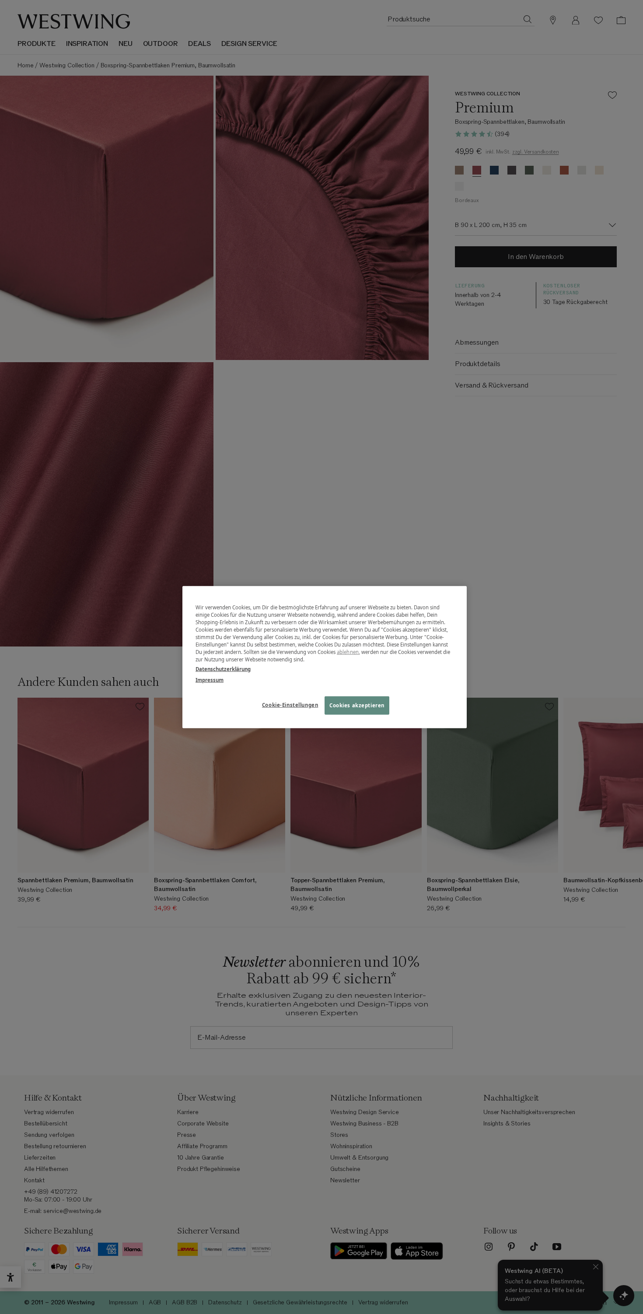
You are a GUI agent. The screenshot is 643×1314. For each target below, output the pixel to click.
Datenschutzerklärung (223, 668)
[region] (324, 657)
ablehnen (348, 652)
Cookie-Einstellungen (290, 704)
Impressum (210, 679)
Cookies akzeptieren (356, 705)
